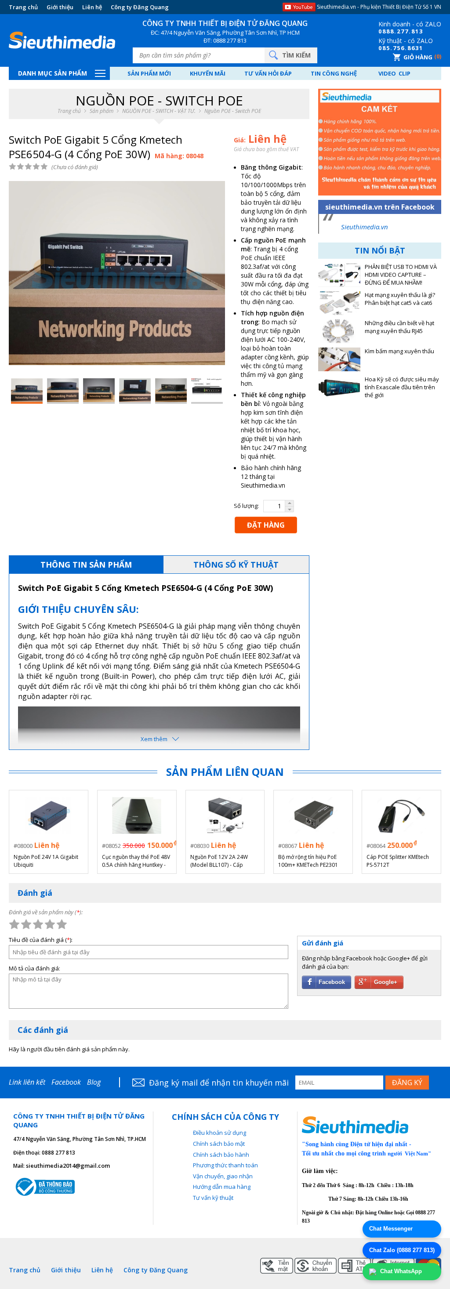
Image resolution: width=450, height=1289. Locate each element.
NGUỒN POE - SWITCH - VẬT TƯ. (159, 111)
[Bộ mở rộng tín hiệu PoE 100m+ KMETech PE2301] (313, 815)
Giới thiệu (60, 7)
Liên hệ (92, 7)
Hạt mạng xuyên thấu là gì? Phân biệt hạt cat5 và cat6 (400, 299)
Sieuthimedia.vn (364, 226)
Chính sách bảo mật (219, 1144)
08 (382, 31)
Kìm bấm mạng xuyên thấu (399, 351)
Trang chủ (23, 7)
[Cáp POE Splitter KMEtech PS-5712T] (401, 815)
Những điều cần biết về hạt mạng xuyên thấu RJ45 (399, 327)
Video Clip (394, 73)
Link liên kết (27, 1082)
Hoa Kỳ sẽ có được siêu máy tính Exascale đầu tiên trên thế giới (402, 387)
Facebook (66, 1082)
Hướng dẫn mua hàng (221, 1187)
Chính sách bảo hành (221, 1155)
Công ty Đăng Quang (140, 7)
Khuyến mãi (207, 73)
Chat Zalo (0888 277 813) (402, 1250)
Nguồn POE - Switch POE (232, 111)
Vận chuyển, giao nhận (223, 1176)
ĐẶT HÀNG (266, 525)
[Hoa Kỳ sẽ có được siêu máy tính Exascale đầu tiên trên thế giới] (339, 387)
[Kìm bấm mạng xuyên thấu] (339, 359)
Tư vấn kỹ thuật (213, 1198)
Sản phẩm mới (149, 73)
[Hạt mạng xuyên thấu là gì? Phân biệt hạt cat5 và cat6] (339, 303)
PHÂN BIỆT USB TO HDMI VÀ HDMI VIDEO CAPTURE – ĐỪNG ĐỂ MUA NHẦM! (401, 274)
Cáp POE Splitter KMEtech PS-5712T (398, 861)
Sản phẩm (101, 111)
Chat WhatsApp (400, 1271)
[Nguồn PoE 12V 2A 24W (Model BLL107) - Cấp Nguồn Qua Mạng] (225, 815)
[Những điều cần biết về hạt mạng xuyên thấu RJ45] (339, 331)
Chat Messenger (391, 1228)
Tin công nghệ (334, 73)
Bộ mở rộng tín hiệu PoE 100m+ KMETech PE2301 (308, 861)
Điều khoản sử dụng (219, 1133)
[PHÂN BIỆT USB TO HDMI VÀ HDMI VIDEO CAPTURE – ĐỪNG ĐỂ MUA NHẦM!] (339, 275)
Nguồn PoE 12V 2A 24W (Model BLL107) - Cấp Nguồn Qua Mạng (219, 861)
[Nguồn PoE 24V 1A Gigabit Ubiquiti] (48, 815)
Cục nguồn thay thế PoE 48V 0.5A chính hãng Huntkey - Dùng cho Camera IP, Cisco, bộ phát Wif (136, 861)
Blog (94, 1082)
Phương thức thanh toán (225, 1165)
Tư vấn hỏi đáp (268, 73)
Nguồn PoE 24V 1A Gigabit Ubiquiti (46, 861)
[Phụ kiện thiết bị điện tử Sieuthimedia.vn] (62, 40)
